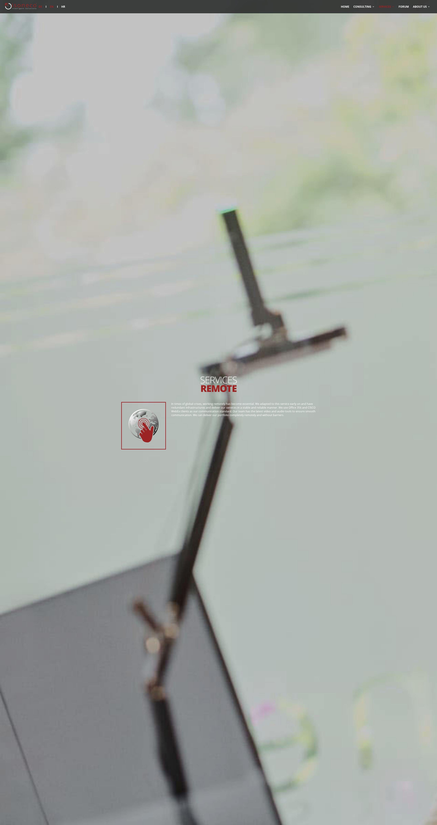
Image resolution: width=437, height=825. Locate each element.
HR (63, 6)
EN (52, 6)
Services (385, 6)
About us (420, 6)
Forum (404, 6)
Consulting (362, 6)
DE (40, 6)
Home (345, 6)
